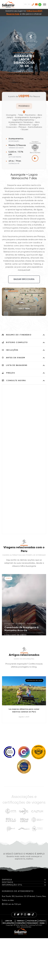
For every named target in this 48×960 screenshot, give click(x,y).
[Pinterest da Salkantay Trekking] (22, 915)
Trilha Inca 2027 (34, 11)
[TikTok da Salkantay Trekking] (33, 915)
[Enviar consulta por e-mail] (36, 4)
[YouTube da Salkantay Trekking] (29, 915)
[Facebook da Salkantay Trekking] (15, 915)
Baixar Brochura (24, 279)
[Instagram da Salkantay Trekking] (25, 915)
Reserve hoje (12, 14)
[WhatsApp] (39, 4)
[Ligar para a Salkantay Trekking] (32, 4)
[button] (43, 605)
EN (25, 4)
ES (29, 4)
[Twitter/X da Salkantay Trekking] (18, 915)
